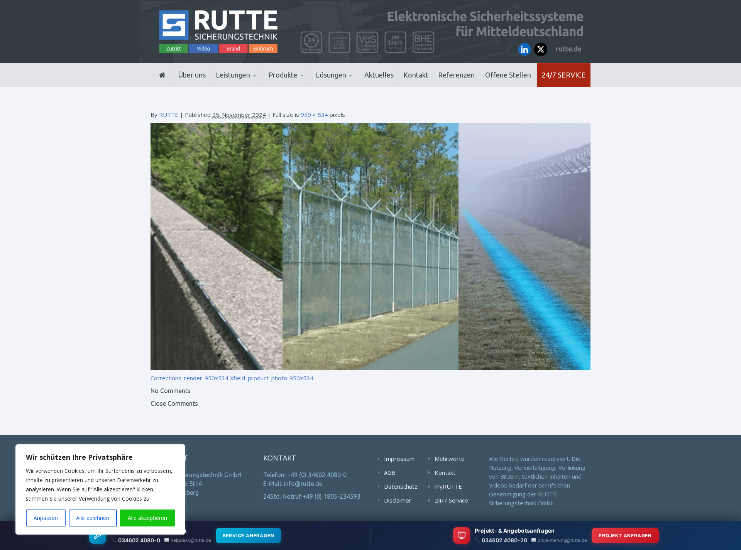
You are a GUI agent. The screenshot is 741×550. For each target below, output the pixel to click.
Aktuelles (379, 75)
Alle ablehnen (92, 517)
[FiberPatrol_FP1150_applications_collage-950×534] (370, 245)
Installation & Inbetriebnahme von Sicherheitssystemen (253, 85)
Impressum (399, 458)
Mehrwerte (450, 458)
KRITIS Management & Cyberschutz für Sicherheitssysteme (249, 82)
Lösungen (331, 75)
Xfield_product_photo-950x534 (271, 378)
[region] (100, 489)
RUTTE (168, 114)
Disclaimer (397, 500)
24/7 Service (563, 75)
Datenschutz (401, 486)
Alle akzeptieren (147, 517)
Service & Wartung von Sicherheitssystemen (251, 83)
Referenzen (456, 75)
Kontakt (415, 75)
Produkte (283, 75)
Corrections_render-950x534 (189, 378)
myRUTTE (448, 486)
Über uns (192, 75)
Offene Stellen (508, 75)
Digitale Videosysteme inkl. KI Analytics (305, 85)
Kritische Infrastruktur (353, 85)
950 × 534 (314, 114)
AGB (390, 472)
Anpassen (46, 517)
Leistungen (233, 75)
